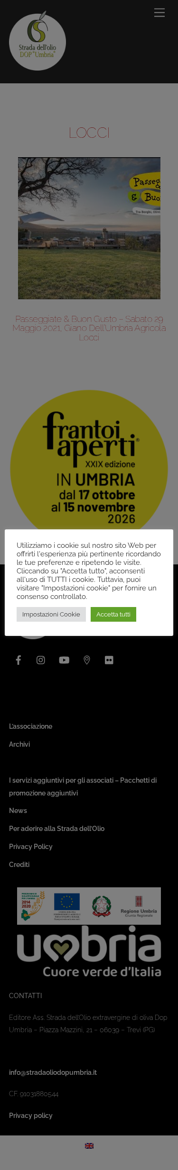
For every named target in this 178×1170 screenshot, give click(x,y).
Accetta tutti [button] (113, 614)
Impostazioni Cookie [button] (51, 614)
